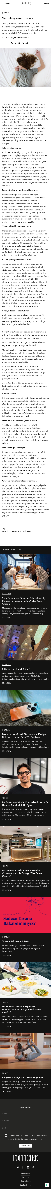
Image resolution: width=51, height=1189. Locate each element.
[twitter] (19, 43)
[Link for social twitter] (17, 1168)
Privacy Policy (38, 1139)
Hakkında (25, 1173)
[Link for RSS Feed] (33, 1167)
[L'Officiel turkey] (25, 3)
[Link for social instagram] (28, 1168)
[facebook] (8, 43)
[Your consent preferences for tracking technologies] (47, 1185)
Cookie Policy (25, 1185)
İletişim (25, 1177)
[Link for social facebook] (23, 1168)
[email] (4, 43)
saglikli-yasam (9, 531)
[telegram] (27, 43)
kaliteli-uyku (24, 531)
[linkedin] (15, 43)
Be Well (6, 13)
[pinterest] (12, 43)
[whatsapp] (23, 43)
